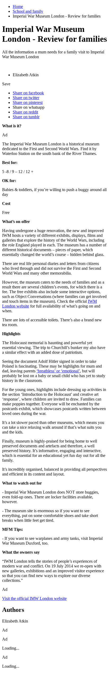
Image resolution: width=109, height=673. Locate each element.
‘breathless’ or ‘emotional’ (58, 371)
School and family (28, 11)
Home (18, 6)
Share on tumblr (26, 117)
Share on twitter (26, 97)
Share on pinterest (28, 102)
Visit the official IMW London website (34, 598)
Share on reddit (25, 112)
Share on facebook (28, 93)
